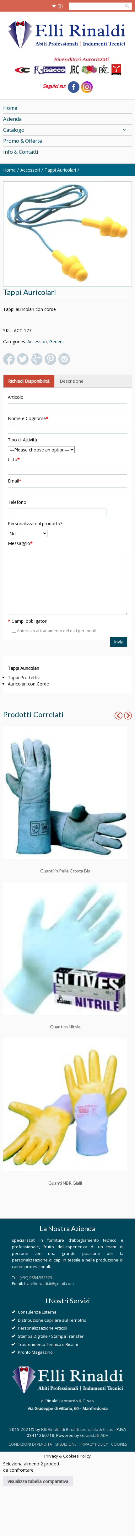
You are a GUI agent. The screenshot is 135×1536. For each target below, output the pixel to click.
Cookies (119, 1444)
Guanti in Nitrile (65, 1026)
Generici (57, 341)
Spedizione (65, 1444)
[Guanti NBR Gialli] (65, 1104)
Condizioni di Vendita (30, 1444)
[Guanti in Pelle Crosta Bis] (65, 792)
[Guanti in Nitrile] (65, 948)
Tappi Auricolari (60, 170)
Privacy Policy (93, 1444)
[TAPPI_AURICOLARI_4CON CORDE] (67, 234)
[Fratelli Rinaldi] (67, 35)
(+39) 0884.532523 (35, 1277)
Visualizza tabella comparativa (38, 1481)
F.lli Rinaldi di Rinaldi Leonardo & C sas (77, 1429)
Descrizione (72, 381)
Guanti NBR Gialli (65, 1183)
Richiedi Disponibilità (29, 381)
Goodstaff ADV (94, 1435)
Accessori (30, 170)
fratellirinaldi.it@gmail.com (49, 1283)
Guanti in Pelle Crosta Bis (65, 870)
